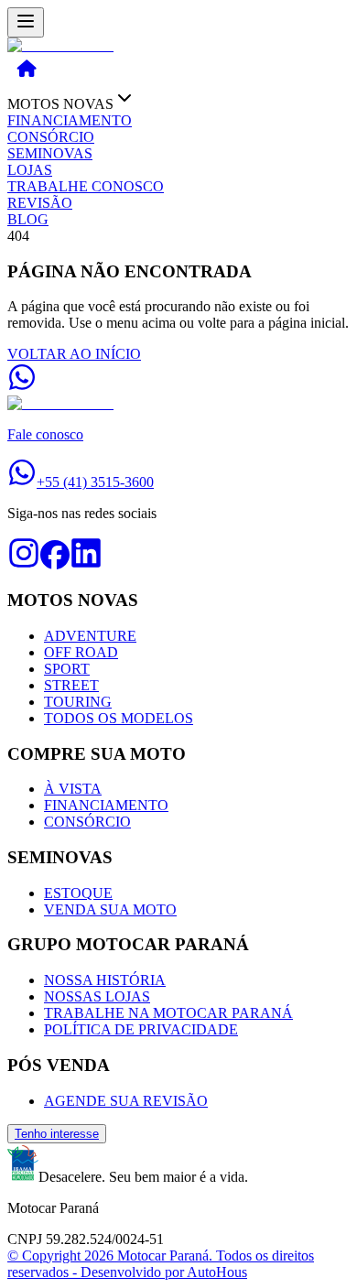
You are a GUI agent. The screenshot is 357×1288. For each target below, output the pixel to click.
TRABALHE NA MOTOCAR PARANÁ (168, 1013)
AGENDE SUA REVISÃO (126, 1101)
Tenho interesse (57, 1134)
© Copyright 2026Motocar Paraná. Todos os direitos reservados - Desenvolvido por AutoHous (160, 1264)
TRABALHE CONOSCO (85, 186)
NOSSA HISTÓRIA (105, 980)
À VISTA (73, 788)
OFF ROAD (81, 652)
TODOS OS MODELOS (118, 718)
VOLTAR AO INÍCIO (74, 354)
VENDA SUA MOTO (110, 909)
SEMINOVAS (49, 153)
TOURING (78, 701)
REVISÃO (39, 203)
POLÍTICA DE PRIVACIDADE (141, 1029)
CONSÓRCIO (50, 137)
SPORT (67, 668)
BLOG (28, 219)
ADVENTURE (90, 636)
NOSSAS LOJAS (97, 996)
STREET (71, 685)
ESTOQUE (78, 893)
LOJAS (29, 170)
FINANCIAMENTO (69, 120)
